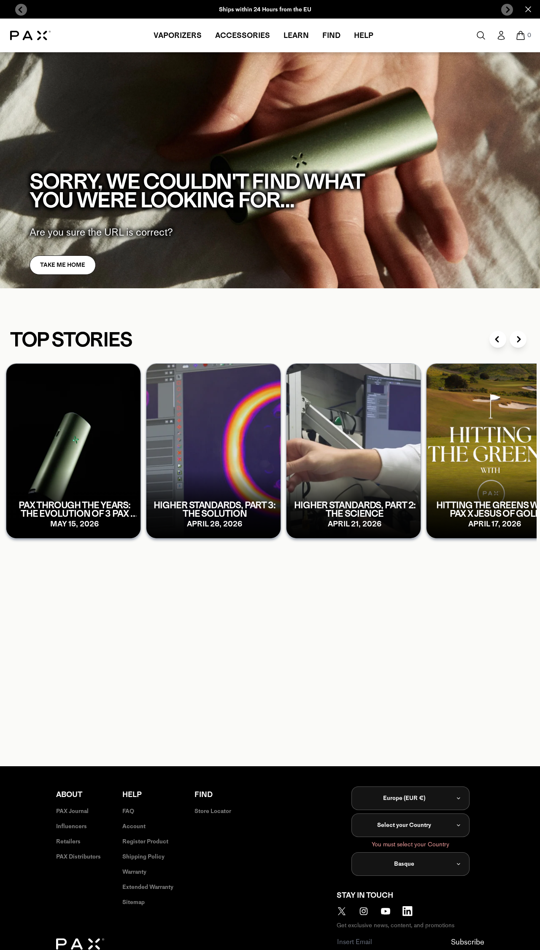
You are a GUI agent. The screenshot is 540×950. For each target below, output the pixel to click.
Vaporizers (178, 35)
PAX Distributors (78, 856)
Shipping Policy (143, 856)
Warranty (134, 871)
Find (331, 35)
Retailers (68, 841)
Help (363, 35)
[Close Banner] (528, 9)
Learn (296, 35)
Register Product (145, 841)
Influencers (71, 826)
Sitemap (133, 902)
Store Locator (212, 811)
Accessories (242, 35)
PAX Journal (72, 811)
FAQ (128, 811)
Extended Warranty (147, 887)
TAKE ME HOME (62, 264)
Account (134, 826)
